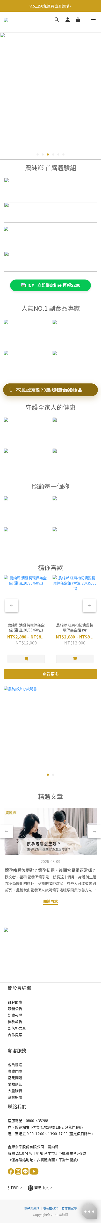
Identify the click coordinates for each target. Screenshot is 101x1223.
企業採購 (15, 1097)
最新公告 (15, 1008)
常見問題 (15, 1077)
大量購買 (15, 1090)
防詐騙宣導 (69, 1208)
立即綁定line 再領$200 (58, 285)
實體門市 (15, 1071)
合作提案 (15, 1034)
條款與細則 (32, 1208)
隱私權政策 (50, 1208)
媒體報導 (15, 1015)
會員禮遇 (15, 1064)
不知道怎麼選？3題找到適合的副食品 (49, 390)
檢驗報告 (15, 1021)
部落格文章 (17, 1028)
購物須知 (15, 1084)
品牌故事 (15, 1002)
